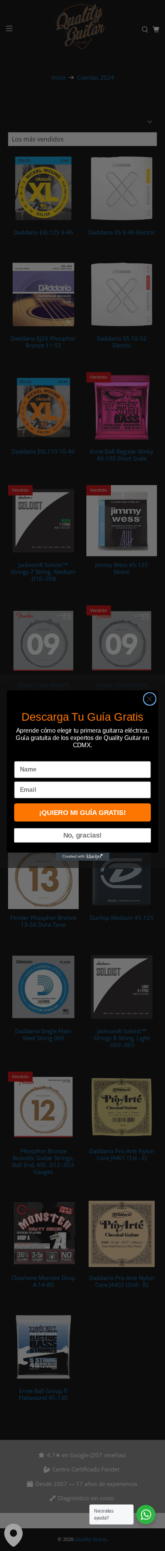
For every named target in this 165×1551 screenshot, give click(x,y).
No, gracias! (82, 835)
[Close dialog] (150, 699)
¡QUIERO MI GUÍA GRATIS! (82, 812)
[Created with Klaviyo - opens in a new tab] (82, 857)
